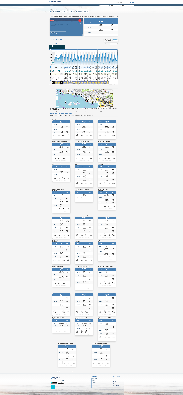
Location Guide (86, 11)
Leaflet (98, 107)
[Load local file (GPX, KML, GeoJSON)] (57, 92)
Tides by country (52, 5)
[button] (68, 93)
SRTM (111, 107)
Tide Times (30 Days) (56, 11)
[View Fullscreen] (57, 90)
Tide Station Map (79, 11)
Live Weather (71, 11)
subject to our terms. (73, 371)
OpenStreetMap (105, 107)
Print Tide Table (114, 43)
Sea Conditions (64, 11)
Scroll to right (117, 67)
